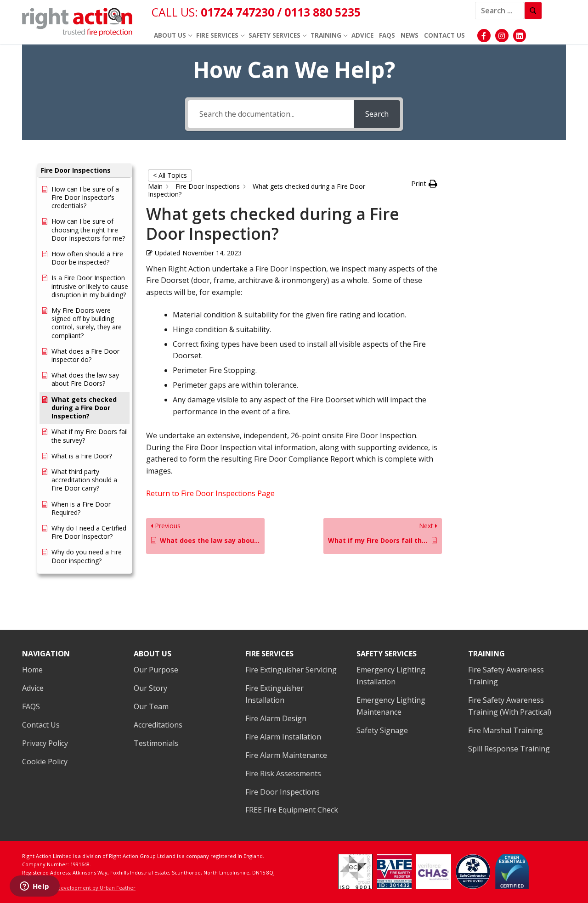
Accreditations (158, 725)
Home (32, 670)
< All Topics (170, 175)
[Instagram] (502, 35)
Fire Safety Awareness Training (506, 676)
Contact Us (41, 725)
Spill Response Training (509, 749)
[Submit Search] (533, 10)
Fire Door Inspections (282, 792)
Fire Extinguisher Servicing (291, 670)
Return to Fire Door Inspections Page (210, 493)
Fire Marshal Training (505, 730)
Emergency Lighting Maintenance (390, 706)
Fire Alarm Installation (283, 737)
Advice (33, 688)
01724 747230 (239, 12)
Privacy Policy (45, 743)
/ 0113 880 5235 (319, 12)
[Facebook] (484, 35)
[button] (84, 171)
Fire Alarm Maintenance (286, 755)
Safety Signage (382, 730)
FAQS (31, 706)
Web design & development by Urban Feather (79, 887)
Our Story (150, 688)
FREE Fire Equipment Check (291, 810)
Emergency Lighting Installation (390, 676)
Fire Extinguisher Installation (274, 694)
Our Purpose (156, 670)
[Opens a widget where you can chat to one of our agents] (34, 886)
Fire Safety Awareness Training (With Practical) (509, 706)
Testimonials (156, 743)
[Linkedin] (519, 35)
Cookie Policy (45, 761)
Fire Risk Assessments (283, 773)
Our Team (151, 706)
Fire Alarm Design (275, 718)
